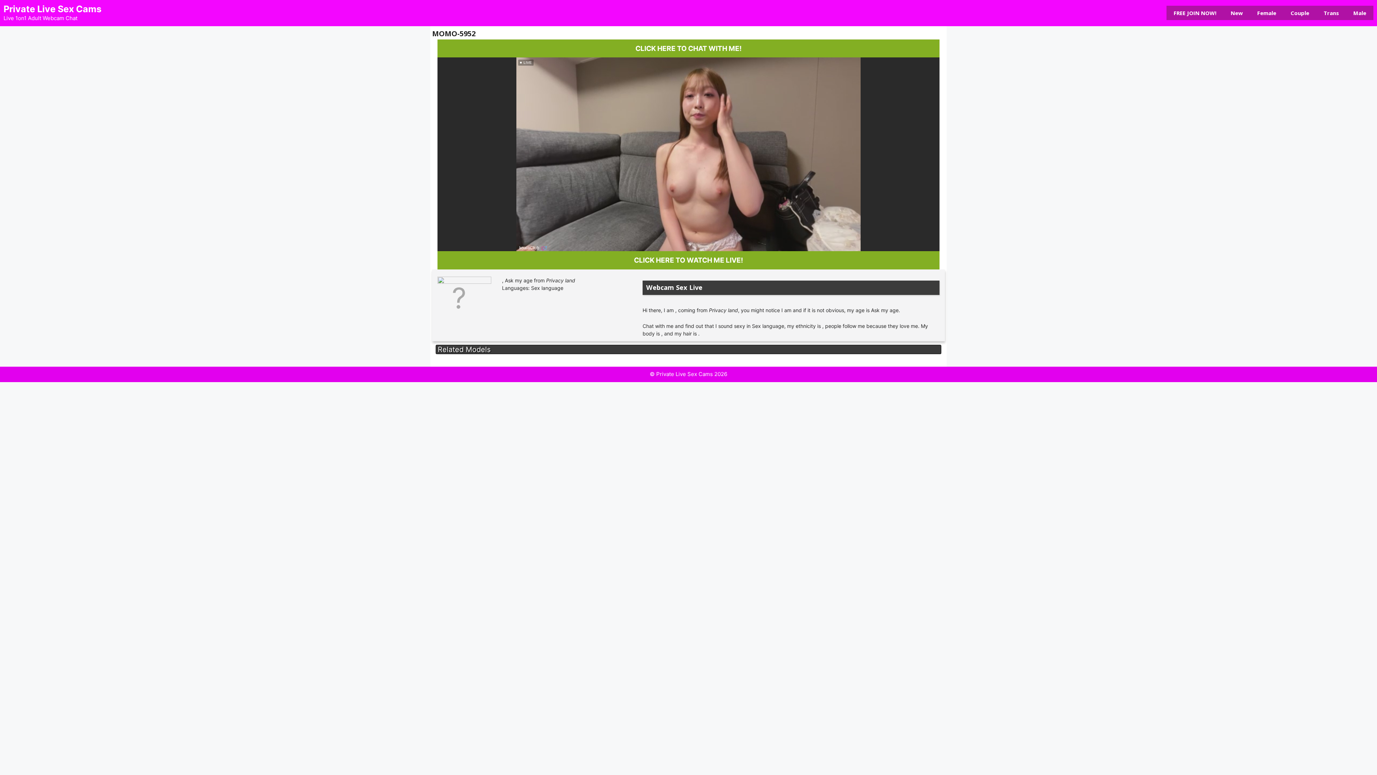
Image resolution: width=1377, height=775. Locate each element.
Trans (1331, 13)
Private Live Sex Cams (52, 9)
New (1237, 13)
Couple (1300, 13)
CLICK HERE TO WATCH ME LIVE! (688, 260)
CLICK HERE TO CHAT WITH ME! (688, 48)
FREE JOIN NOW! (1195, 13)
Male (1359, 13)
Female (1266, 13)
